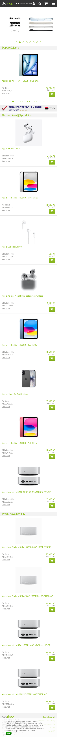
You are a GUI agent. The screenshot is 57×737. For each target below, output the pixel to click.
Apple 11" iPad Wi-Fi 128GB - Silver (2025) (20, 198)
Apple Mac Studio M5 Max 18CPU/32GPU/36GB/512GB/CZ (27, 596)
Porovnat (6, 93)
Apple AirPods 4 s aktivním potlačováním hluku (22, 296)
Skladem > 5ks (8, 156)
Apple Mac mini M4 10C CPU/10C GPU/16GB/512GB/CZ (26, 492)
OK (8, 733)
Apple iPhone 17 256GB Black (15, 394)
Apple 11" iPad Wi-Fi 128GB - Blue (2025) (19, 345)
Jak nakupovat (49, 717)
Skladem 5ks (7, 450)
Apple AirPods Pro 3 (11, 149)
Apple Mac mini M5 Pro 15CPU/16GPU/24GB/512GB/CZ (26, 645)
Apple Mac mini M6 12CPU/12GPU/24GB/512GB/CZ (24, 694)
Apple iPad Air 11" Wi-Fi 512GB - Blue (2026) (21, 81)
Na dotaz (6, 88)
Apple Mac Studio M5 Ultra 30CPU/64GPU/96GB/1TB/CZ (26, 547)
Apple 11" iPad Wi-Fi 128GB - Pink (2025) (19, 443)
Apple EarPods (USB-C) (12, 247)
